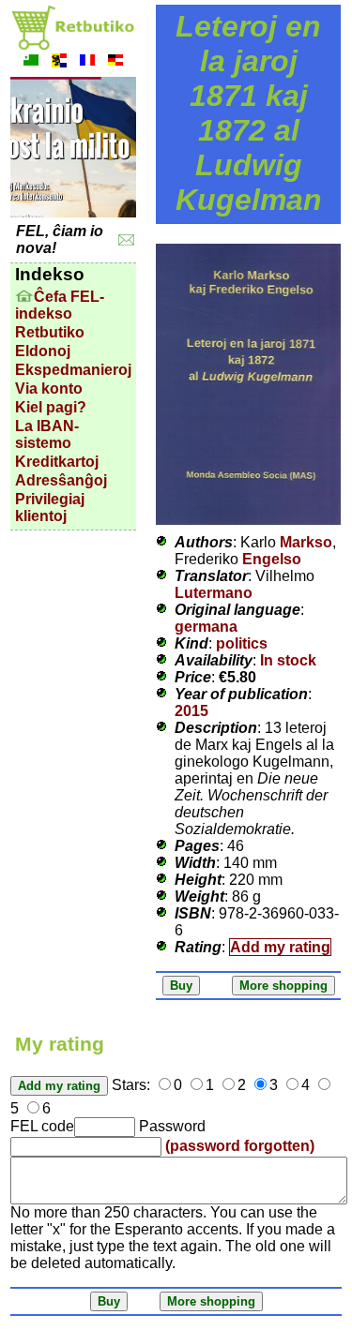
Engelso (271, 559)
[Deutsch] (115, 62)
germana (206, 627)
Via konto (49, 388)
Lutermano (214, 593)
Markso (306, 542)
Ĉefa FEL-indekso (59, 305)
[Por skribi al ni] (126, 240)
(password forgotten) (239, 1146)
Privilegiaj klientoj (49, 507)
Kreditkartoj (57, 462)
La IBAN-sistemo (47, 434)
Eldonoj (42, 351)
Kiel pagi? (50, 407)
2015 (191, 711)
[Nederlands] (59, 62)
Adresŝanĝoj (61, 480)
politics (242, 643)
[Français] (87, 62)
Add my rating (280, 947)
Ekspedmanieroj (73, 370)
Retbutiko (49, 332)
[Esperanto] (31, 62)
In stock (288, 660)
